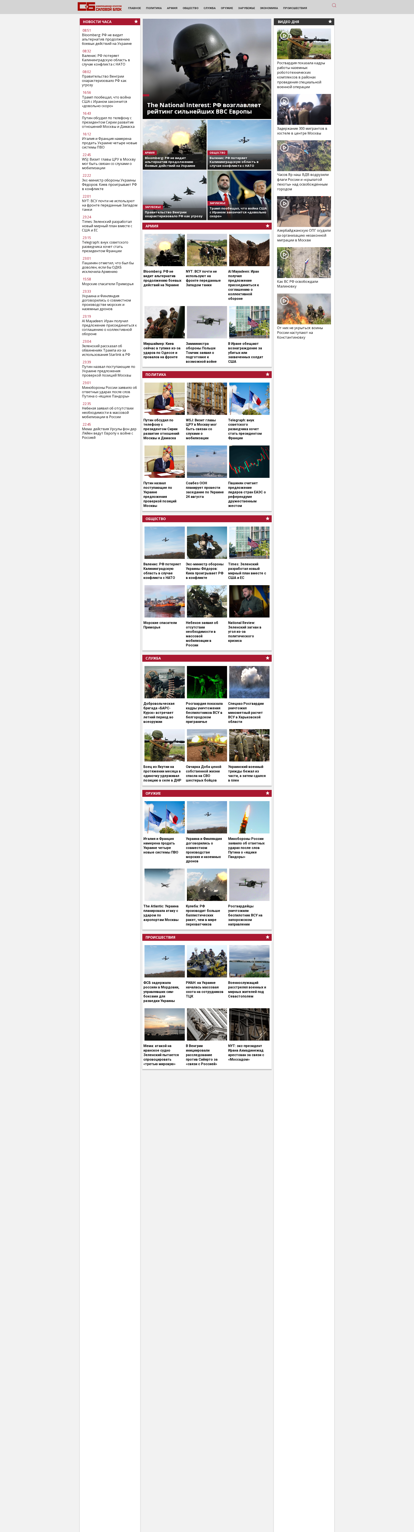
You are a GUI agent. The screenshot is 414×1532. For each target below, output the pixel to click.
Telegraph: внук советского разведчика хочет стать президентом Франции (105, 246)
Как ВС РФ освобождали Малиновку (297, 284)
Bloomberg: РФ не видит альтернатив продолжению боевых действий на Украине (107, 39)
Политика (156, 374)
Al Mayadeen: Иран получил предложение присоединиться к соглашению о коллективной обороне (109, 327)
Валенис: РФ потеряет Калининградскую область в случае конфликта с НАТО (106, 59)
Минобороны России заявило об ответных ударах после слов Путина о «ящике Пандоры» (109, 391)
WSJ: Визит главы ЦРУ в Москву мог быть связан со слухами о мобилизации (109, 163)
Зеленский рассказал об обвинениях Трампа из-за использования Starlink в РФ (106, 350)
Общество (156, 518)
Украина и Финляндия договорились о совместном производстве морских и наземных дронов (106, 302)
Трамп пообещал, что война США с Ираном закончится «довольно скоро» (106, 101)
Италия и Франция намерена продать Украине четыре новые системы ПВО (109, 142)
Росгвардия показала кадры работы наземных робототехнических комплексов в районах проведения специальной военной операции (301, 75)
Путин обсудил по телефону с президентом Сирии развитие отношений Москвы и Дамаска (108, 122)
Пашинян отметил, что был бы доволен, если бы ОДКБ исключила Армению (108, 267)
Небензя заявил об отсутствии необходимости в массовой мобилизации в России (107, 412)
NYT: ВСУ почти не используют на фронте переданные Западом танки (109, 205)
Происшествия (160, 937)
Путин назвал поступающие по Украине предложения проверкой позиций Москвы (108, 370)
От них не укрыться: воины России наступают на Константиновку (300, 332)
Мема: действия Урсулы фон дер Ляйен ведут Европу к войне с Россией (109, 433)
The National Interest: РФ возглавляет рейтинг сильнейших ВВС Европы (204, 108)
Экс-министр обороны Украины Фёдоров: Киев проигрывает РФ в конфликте (109, 184)
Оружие (153, 793)
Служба (153, 658)
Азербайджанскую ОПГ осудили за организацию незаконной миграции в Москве (304, 235)
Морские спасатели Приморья (107, 284)
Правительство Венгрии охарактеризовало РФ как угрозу (104, 80)
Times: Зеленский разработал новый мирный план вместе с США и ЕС (107, 225)
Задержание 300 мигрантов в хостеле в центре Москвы (302, 130)
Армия (152, 226)
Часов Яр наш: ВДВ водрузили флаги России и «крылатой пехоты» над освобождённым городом (303, 181)
